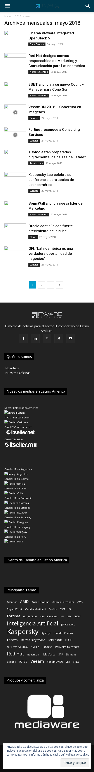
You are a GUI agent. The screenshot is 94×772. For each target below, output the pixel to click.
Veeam (37, 661)
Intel (77, 616)
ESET (62, 609)
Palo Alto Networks (67, 647)
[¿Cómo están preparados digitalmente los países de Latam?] (15, 158)
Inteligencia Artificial (32, 623)
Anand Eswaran (40, 602)
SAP (60, 654)
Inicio (7, 16)
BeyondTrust (14, 609)
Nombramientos (39, 71)
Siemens (71, 654)
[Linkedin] (35, 338)
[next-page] (59, 285)
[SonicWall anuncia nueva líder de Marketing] (15, 209)
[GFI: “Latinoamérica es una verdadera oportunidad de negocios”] (15, 254)
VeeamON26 (55, 662)
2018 (18, 16)
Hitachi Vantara (48, 616)
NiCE (68, 639)
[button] (7, 6)
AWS (80, 602)
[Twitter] (58, 338)
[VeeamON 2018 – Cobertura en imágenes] (15, 112)
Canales (34, 140)
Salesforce (48, 654)
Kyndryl (46, 633)
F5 (69, 609)
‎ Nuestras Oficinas (17, 373)
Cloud (33, 237)
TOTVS (23, 662)
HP (62, 616)
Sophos (11, 661)
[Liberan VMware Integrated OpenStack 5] (15, 39)
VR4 (68, 661)
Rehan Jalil (33, 654)
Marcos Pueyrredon (33, 640)
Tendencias (36, 163)
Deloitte (53, 609)
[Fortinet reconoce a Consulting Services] (15, 135)
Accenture (12, 602)
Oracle (47, 647)
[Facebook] (23, 338)
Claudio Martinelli (35, 609)
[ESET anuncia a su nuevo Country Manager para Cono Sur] (15, 90)
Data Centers (37, 44)
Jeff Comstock (68, 624)
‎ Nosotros (11, 368)
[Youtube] (70, 338)
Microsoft (55, 640)
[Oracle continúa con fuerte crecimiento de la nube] (15, 231)
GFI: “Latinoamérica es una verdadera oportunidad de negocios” (50, 253)
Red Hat (15, 654)
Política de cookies (77, 754)
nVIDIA (35, 647)
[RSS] (47, 338)
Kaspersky (22, 631)
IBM (69, 616)
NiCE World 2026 (17, 647)
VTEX (76, 661)
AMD (24, 601)
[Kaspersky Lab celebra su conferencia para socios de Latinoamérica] (15, 180)
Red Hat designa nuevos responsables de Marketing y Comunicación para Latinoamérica (56, 60)
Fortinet (13, 616)
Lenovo (12, 640)
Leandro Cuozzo (63, 633)
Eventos (34, 118)
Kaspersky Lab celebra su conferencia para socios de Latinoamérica (51, 179)
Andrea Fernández (63, 602)
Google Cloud (30, 616)
